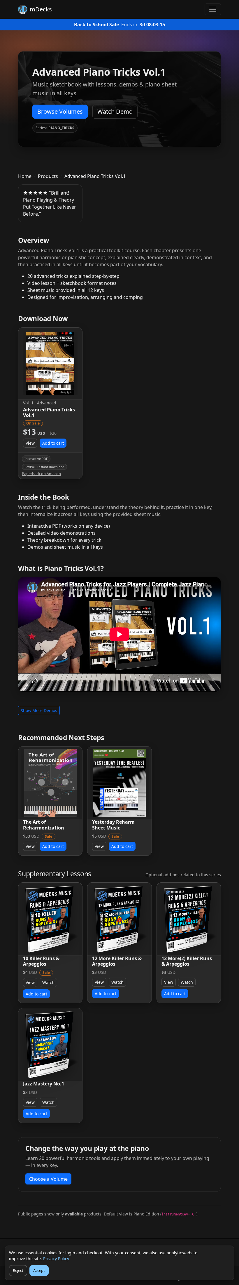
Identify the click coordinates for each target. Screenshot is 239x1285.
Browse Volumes (60, 111)
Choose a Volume (48, 1179)
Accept (39, 1270)
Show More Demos (39, 710)
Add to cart (53, 443)
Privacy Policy (56, 1258)
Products (48, 176)
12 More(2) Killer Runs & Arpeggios (186, 961)
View (30, 443)
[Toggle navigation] (213, 9)
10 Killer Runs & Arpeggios (41, 961)
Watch (48, 982)
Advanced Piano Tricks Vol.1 (49, 412)
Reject (18, 1270)
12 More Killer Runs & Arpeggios (117, 961)
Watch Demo (115, 111)
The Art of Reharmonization (43, 825)
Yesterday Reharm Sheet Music (113, 825)
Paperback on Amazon (41, 474)
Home (24, 176)
